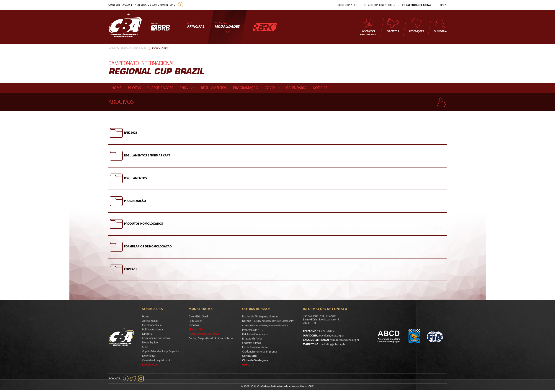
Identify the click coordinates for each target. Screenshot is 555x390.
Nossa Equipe (150, 342)
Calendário (296, 88)
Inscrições (368, 33)
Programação (245, 88)
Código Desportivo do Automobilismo (211, 338)
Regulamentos (214, 88)
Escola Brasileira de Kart (255, 347)
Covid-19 (272, 88)
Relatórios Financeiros (379, 5)
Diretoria (147, 334)
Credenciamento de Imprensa (259, 351)
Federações (416, 31)
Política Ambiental (152, 329)
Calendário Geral (198, 316)
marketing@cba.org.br (333, 344)
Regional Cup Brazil (134, 48)
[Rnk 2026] (116, 133)
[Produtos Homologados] (116, 224)
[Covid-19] (116, 269)
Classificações (160, 88)
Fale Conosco (150, 364)
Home (112, 48)
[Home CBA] (129, 27)
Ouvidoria (440, 31)
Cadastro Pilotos (251, 343)
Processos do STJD (252, 330)
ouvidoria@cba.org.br (331, 335)
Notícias (320, 88)
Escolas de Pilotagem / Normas (260, 316)
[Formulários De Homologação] (116, 247)
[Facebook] (181, 5)
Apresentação (150, 321)
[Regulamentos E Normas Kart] (116, 156)
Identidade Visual (152, 325)
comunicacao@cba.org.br (344, 340)
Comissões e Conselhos (156, 338)
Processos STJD (347, 5)
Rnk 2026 (187, 88)
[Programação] (116, 201)
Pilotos (134, 88)
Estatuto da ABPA (252, 338)
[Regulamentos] (116, 178)
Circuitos (393, 31)
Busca (443, 5)
